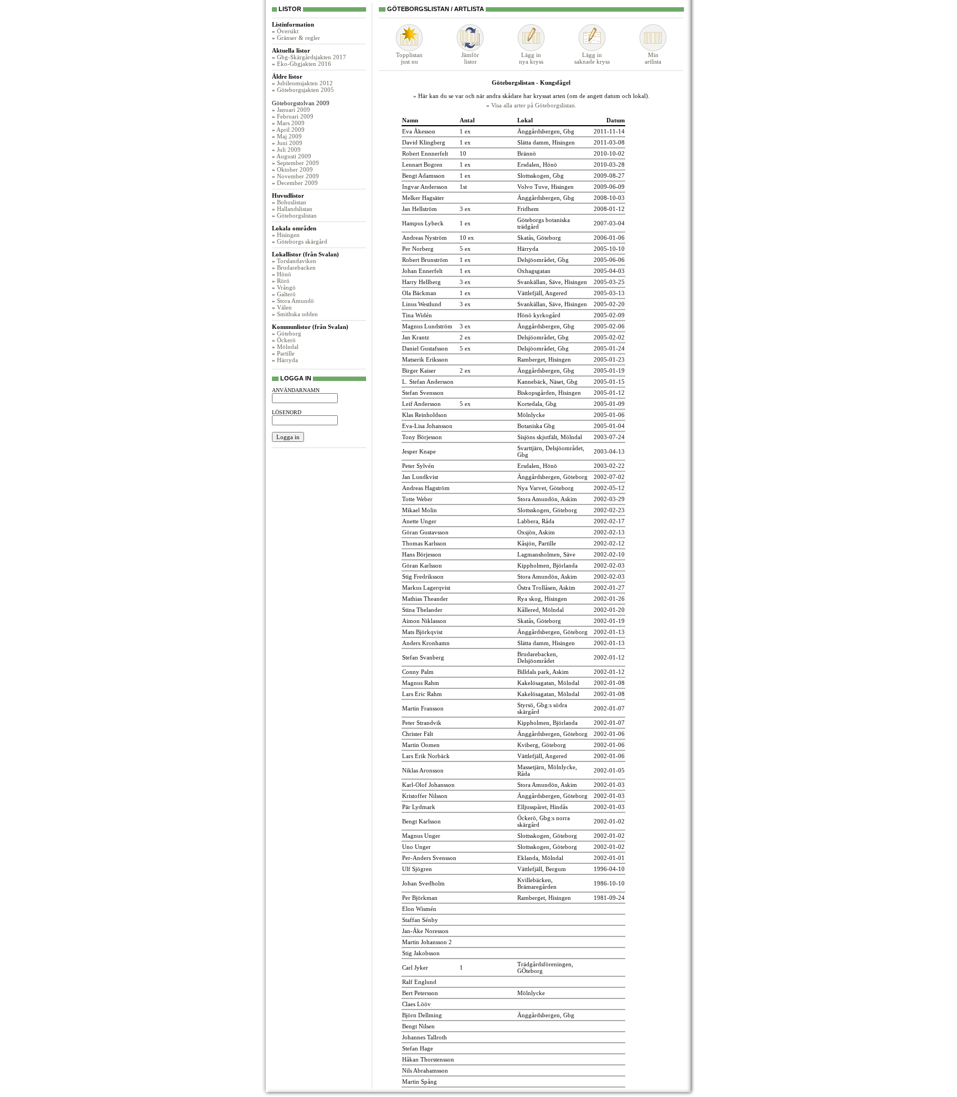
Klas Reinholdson (424, 414)
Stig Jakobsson (421, 953)
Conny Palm (418, 671)
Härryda (287, 360)
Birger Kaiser (419, 370)
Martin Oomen (421, 744)
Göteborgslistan (297, 215)
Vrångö (286, 287)
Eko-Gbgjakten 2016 (304, 63)
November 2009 (298, 176)
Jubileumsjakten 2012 (305, 83)
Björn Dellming (422, 1015)
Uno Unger (416, 846)
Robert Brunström (425, 259)
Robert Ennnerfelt (425, 153)
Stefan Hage (417, 1048)
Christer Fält (417, 733)
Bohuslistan (291, 202)
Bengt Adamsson (423, 175)
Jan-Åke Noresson (425, 931)
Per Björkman (420, 897)
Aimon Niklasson (424, 620)
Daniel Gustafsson (425, 348)
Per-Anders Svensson (429, 857)
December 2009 (297, 182)
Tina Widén (417, 315)
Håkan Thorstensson (428, 1059)
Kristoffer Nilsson (424, 795)
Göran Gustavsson (425, 532)
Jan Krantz (415, 337)
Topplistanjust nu (409, 58)
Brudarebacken (296, 267)
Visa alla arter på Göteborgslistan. (534, 105)
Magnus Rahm (420, 682)
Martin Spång (419, 1081)
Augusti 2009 (293, 156)
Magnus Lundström (427, 326)
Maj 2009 (289, 136)
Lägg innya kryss (531, 58)
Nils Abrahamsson (425, 1070)
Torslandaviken (296, 260)
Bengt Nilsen (418, 1026)
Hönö (284, 274)
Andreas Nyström (424, 237)
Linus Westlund (421, 304)
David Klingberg (423, 142)
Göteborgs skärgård (302, 241)
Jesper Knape (419, 451)
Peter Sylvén (418, 465)
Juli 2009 (289, 149)
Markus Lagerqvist (426, 587)
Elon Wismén (419, 908)
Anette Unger (419, 521)
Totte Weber (417, 499)
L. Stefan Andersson (428, 381)
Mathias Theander (425, 598)
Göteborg (289, 333)
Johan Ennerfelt (422, 270)
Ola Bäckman (419, 293)
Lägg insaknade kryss (592, 58)
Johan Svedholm (423, 883)
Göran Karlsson (422, 565)
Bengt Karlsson (421, 821)
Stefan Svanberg (423, 657)
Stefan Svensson (423, 392)
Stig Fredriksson (423, 576)
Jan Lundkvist (420, 476)
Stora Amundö (295, 300)
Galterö (286, 294)
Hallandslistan (294, 208)
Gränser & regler (298, 37)
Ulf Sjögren (417, 869)
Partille (286, 353)
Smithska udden (297, 314)
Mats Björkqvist (422, 632)
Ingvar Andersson (424, 186)
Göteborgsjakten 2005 (305, 89)
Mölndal (288, 346)
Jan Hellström (419, 208)
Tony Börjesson (422, 437)
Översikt (288, 31)
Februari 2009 (295, 116)
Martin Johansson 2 (427, 942)
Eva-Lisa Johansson (427, 426)
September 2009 (298, 162)
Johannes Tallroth (424, 1037)
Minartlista (653, 58)
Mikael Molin (419, 510)
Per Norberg (418, 248)
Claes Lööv (416, 1004)
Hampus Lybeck (423, 223)
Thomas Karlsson (424, 543)
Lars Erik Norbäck (426, 756)
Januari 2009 (293, 109)
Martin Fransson (423, 708)
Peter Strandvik (421, 722)
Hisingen (288, 234)
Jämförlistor (470, 58)
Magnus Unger (421, 835)
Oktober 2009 (295, 169)
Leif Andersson (421, 403)
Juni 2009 (289, 143)
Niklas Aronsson (423, 770)
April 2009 (290, 129)
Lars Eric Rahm (422, 694)
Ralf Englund (419, 981)
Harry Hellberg (421, 282)
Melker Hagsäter (423, 197)
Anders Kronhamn (426, 643)
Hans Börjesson (421, 554)
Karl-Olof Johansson (428, 784)
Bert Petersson (420, 993)
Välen (284, 307)
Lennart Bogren (422, 164)
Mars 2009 (291, 123)
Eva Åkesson (418, 131)
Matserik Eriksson (425, 359)
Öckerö (286, 340)
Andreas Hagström (426, 488)
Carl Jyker (415, 967)
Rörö (283, 280)
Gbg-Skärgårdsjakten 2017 (311, 57)
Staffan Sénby (420, 919)
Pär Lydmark (418, 807)
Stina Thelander (422, 609)
